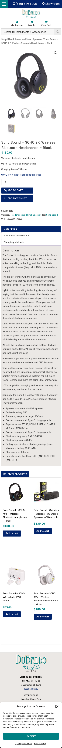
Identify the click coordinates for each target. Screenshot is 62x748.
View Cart (46, 25)
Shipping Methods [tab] (14, 242)
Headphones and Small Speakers (26, 215)
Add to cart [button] (12, 533)
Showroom (52, 4)
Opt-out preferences (23, 743)
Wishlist (32, 25)
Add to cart (15, 190)
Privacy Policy (40, 743)
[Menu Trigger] (4, 4)
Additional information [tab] (16, 235)
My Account (17, 25)
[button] (57, 706)
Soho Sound (52, 215)
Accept (31, 736)
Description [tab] (10, 228)
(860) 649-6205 (26, 4)
